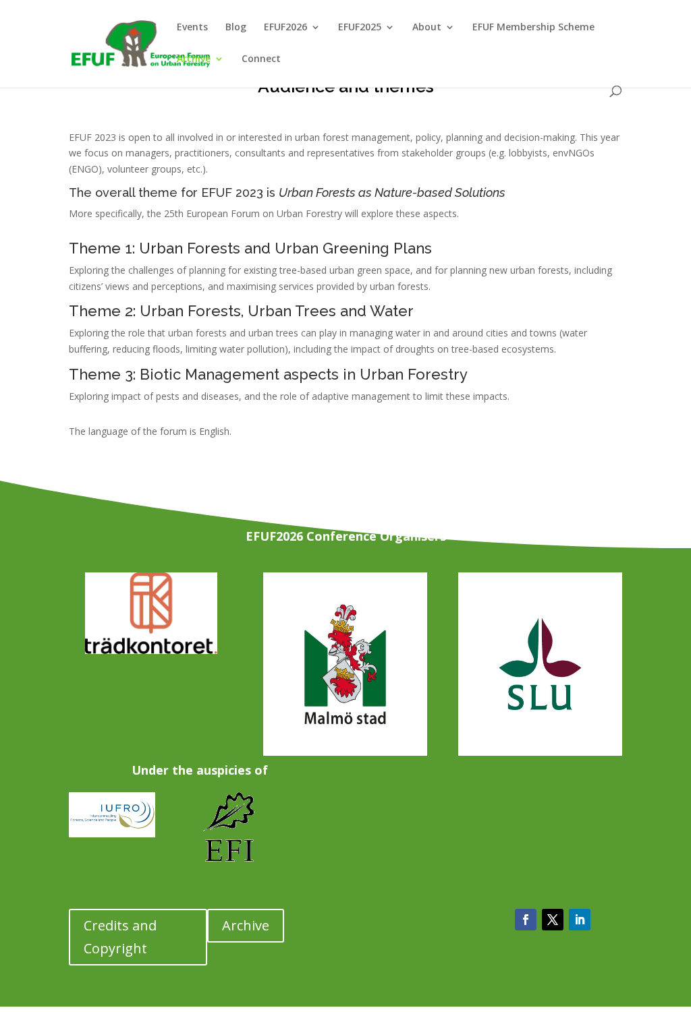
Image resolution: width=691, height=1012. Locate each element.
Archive (194, 59)
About (426, 27)
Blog (235, 27)
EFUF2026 (285, 27)
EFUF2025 (359, 27)
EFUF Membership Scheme (533, 27)
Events (192, 27)
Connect (261, 59)
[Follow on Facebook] (525, 919)
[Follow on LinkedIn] (579, 919)
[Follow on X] (552, 919)
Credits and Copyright (120, 936)
